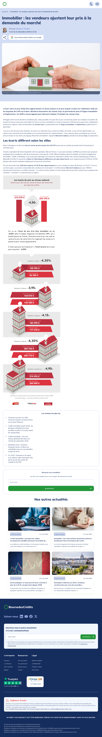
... (8, 12)
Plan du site (35, 670)
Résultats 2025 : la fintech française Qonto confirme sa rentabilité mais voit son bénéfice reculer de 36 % (20, 448)
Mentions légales (37, 660)
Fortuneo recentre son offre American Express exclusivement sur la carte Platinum (20, 420)
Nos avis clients (22, 660)
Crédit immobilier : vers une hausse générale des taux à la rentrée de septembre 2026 (19, 438)
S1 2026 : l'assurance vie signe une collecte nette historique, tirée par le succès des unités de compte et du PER (20, 458)
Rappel (6, 670)
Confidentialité (36, 663)
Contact (20, 670)
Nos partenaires (22, 663)
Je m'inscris (49, 488)
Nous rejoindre (8, 667)
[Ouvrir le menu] (97, 4)
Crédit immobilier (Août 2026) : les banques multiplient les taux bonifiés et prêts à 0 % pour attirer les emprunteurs (20, 429)
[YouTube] (26, 616)
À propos (6, 660)
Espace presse (22, 667)
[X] (35, 616)
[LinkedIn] (21, 616)
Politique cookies (37, 667)
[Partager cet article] (4, 37)
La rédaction (7, 663)
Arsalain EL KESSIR (22, 29)
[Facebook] (31, 616)
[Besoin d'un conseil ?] (91, 4)
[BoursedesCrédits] (18, 607)
